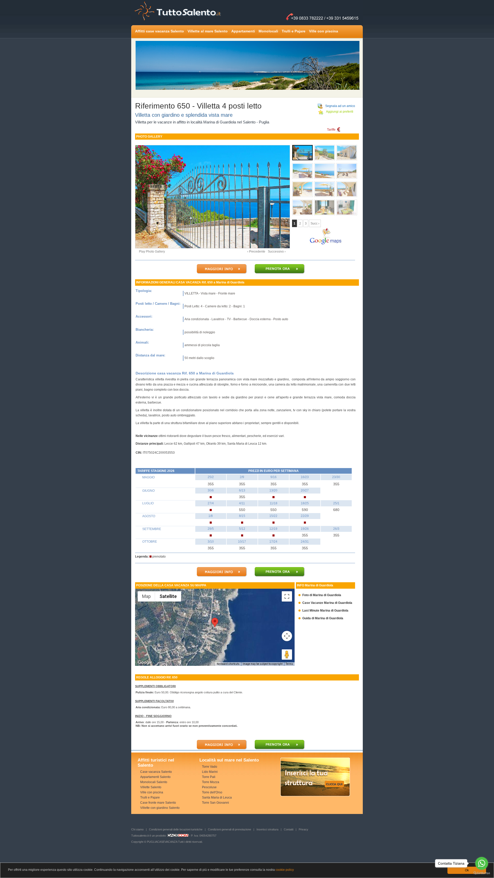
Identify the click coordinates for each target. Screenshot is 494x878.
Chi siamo (137, 829)
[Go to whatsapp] (481, 863)
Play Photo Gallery (152, 251)
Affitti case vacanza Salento (159, 31)
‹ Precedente (256, 251)
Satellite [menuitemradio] (168, 596)
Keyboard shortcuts (228, 663)
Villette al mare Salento (208, 31)
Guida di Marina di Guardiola (320, 618)
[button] (214, 622)
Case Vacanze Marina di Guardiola (325, 603)
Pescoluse (209, 787)
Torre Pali (208, 776)
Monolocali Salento (153, 782)
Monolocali (268, 31)
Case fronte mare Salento (158, 802)
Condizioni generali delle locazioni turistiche (175, 829)
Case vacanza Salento (156, 771)
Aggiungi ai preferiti (339, 111)
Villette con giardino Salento (160, 807)
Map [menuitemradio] (146, 596)
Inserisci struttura (267, 829)
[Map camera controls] (287, 636)
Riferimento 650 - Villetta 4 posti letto (198, 106)
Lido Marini (210, 771)
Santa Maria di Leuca (217, 797)
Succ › (315, 223)
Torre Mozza (210, 782)
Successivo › (277, 251)
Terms (289, 663)
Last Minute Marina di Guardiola (323, 610)
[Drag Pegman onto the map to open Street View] (287, 654)
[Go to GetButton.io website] (481, 873)
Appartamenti (243, 31)
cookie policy (285, 870)
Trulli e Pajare (293, 31)
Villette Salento (150, 787)
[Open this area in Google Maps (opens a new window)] (144, 662)
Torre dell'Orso (212, 792)
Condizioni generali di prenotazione (229, 829)
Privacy (303, 829)
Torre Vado (209, 766)
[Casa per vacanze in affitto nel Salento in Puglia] (208, 194)
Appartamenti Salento (155, 776)
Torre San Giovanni (215, 802)
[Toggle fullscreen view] (287, 596)
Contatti (288, 829)
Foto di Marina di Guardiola (319, 595)
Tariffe (331, 129)
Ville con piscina (323, 31)
